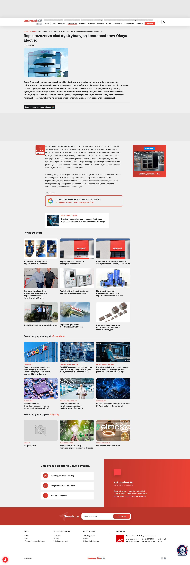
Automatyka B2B (89, 536)
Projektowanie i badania (145, 20)
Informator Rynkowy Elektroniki (34, 541)
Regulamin (57, 536)
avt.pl (160, 541)
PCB (61, 20)
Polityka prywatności (61, 541)
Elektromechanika (87, 20)
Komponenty (68, 20)
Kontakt (26, 536)
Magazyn (139, 24)
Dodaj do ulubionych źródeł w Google (38, 107)
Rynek (47, 24)
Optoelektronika (124, 20)
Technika (100, 24)
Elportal (85, 538)
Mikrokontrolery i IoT (110, 20)
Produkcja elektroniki (51, 20)
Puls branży (118, 24)
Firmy (54, 24)
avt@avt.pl (162, 539)
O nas (26, 538)
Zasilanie (77, 20)
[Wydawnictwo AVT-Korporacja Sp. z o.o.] (120, 539)
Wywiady (91, 24)
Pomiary (133, 20)
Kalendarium (129, 24)
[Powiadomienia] (5, 560)
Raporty (82, 24)
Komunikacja (99, 20)
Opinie (108, 24)
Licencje (56, 538)
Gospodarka (72, 24)
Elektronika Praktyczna (91, 541)
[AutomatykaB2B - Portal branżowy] (33, 20)
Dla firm (150, 24)
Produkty (61, 24)
